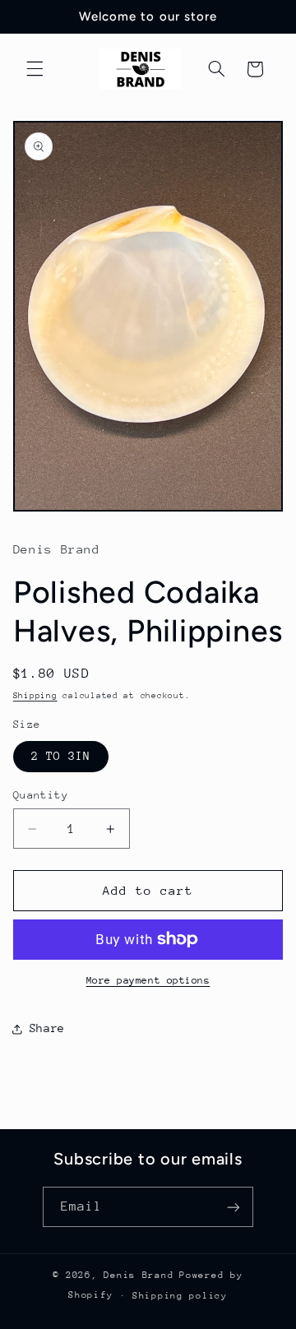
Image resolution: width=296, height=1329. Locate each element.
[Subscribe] (233, 1207)
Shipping (35, 696)
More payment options (148, 980)
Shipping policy (180, 1295)
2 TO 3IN (60, 755)
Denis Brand (138, 1275)
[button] (34, 69)
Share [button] (47, 1028)
